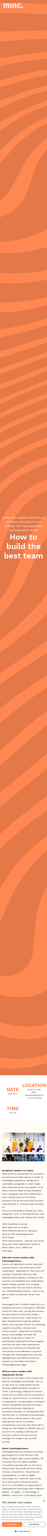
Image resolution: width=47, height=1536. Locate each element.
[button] (41, 6)
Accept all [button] (12, 1524)
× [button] (44, 1501)
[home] (19, 6)
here (24, 1364)
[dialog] (23, 1517)
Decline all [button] (34, 1524)
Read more (30, 1519)
